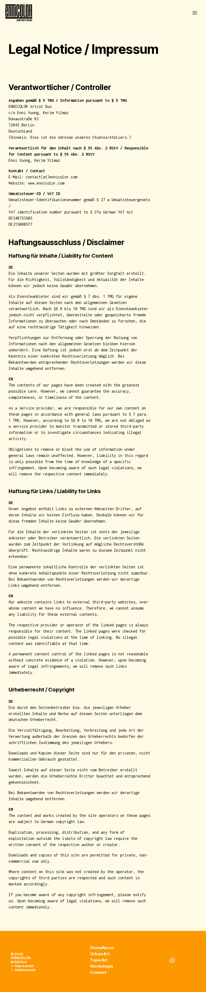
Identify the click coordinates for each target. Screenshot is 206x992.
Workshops (101, 966)
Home (96, 947)
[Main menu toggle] (195, 13)
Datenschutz (25, 970)
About (108, 947)
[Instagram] (172, 960)
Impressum (24, 966)
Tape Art (99, 960)
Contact (98, 972)
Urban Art (99, 954)
